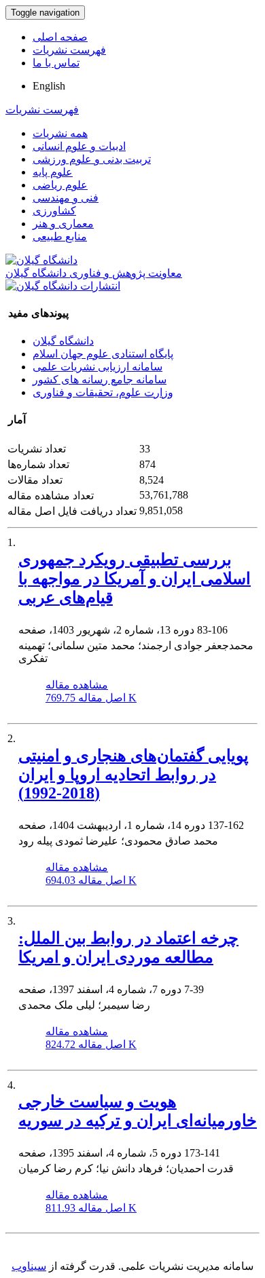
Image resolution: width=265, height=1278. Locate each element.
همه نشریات (60, 133)
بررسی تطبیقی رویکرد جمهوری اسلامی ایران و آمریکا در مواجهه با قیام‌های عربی (134, 578)
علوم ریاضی (60, 185)
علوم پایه (53, 172)
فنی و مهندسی (66, 198)
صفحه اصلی (60, 37)
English (49, 86)
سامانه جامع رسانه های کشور (99, 379)
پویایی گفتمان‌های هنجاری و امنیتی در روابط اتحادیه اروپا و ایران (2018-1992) (133, 774)
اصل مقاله (91, 697)
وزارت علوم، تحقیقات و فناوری (103, 392)
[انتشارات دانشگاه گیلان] (62, 286)
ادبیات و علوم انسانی (79, 146)
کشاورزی (54, 210)
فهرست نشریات (69, 50)
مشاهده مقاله (77, 685)
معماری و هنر (63, 223)
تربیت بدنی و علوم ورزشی (92, 159)
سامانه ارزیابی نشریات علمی (97, 366)
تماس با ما (56, 63)
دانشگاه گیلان (63, 341)
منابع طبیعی (60, 236)
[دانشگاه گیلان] (41, 260)
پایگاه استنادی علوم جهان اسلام (103, 354)
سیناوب (29, 1266)
